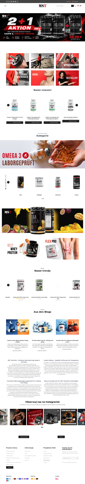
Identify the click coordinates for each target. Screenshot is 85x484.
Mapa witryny (46, 458)
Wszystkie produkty (47, 455)
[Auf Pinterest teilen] (11, 1)
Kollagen (74, 195)
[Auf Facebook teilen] (7, 1)
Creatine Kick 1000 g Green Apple (76, 297)
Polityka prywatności (10, 451)
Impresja (8, 460)
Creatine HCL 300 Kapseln (20, 297)
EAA (56, 195)
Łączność (27, 460)
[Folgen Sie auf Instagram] (56, 479)
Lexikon (45, 462)
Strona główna (46, 460)
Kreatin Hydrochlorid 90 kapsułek (39, 297)
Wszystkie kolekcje (47, 453)
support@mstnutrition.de (70, 462)
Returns (61, 436)
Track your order (23, 436)
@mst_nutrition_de (27, 404)
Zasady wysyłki (9, 455)
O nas (26, 453)
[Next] (76, 105)
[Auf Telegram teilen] (13, 1)
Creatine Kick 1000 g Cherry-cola (57, 297)
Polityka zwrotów (10, 453)
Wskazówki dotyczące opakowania (13, 462)
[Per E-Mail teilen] (15, 1)
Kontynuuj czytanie (17, 350)
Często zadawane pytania (30, 455)
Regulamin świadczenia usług (12, 458)
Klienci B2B (27, 451)
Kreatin (19, 195)
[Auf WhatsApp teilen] (17, 1)
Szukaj (44, 451)
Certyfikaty (27, 458)
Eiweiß (37, 195)
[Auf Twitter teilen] (9, 1)
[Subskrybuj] (77, 458)
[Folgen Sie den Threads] (57, 479)
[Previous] (8, 105)
